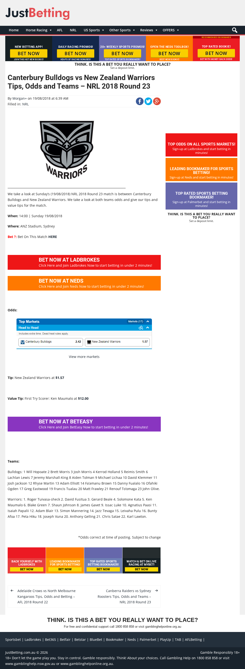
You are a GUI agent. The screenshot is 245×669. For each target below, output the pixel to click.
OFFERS (169, 30)
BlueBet (96, 639)
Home (14, 30)
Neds (132, 639)
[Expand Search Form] (234, 31)
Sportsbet (13, 639)
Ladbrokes (33, 639)
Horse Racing (36, 30)
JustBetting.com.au (20, 652)
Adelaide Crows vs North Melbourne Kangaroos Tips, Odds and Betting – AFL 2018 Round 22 (46, 596)
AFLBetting (193, 639)
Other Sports (120, 30)
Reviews (146, 30)
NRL (73, 30)
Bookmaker (115, 639)
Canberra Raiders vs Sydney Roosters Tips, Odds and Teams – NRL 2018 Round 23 (124, 596)
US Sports (92, 30)
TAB (178, 639)
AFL (60, 30)
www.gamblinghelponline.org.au (87, 663)
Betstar (80, 639)
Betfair (65, 639)
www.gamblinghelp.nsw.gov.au (30, 663)
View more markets (84, 356)
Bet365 (50, 639)
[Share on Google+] (157, 104)
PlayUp (165, 639)
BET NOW (29, 53)
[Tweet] (148, 104)
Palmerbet (148, 639)
